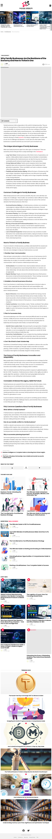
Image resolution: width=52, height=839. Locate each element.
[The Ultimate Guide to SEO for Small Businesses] (5, 526)
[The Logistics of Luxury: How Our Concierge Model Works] (39, 586)
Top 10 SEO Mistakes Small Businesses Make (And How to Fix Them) (29, 532)
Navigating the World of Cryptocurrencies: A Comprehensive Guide (26, 721)
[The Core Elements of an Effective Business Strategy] (13, 505)
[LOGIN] (50, 5)
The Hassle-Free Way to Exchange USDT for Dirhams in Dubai (26, 695)
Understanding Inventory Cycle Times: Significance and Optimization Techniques (26, 823)
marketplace (39, 151)
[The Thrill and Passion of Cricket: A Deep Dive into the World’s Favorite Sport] (26, 759)
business (21, 137)
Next (51, 21)
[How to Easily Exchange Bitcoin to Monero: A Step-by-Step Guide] (26, 734)
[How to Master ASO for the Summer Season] (26, 785)
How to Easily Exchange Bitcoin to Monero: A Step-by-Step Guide (26, 746)
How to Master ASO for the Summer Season (26, 797)
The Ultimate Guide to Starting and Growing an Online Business (38, 514)
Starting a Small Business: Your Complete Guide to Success (29, 565)
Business (3, 489)
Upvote (12, 468)
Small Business (5, 511)
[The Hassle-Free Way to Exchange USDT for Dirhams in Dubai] (26, 683)
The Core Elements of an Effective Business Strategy (12, 514)
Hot (2, 579)
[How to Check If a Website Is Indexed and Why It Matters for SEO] (32, 17)
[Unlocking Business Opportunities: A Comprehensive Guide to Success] (5, 558)
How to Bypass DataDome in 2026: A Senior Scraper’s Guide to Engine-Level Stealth (13, 646)
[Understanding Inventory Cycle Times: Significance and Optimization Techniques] (26, 810)
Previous (0, 21)
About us (26, 837)
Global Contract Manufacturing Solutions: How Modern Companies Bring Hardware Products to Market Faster (45, 26)
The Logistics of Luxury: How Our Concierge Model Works (37, 595)
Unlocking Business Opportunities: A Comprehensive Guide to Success (29, 557)
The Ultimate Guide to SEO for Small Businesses (25, 524)
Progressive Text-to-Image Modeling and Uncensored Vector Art (19, 25)
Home (15, 837)
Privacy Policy (32, 837)
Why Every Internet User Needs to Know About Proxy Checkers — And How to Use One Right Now (12, 621)
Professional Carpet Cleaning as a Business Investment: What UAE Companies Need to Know (6, 26)
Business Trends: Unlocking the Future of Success (11, 493)
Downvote (39, 468)
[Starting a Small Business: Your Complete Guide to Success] (5, 567)
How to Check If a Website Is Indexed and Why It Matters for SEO (32, 25)
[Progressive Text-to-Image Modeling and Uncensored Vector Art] (19, 17)
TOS (37, 837)
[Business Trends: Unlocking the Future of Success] (13, 483)
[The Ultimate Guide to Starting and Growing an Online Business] (39, 505)
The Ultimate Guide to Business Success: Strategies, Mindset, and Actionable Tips (38, 493)
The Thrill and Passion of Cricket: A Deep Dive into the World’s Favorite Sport (26, 772)
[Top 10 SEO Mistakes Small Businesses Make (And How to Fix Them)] (5, 534)
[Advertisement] (26, 42)
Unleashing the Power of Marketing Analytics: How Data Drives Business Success (38, 657)
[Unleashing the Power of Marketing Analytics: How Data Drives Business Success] (39, 641)
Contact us (20, 837)
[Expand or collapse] (16, 121)
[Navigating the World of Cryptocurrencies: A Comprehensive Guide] (26, 709)
